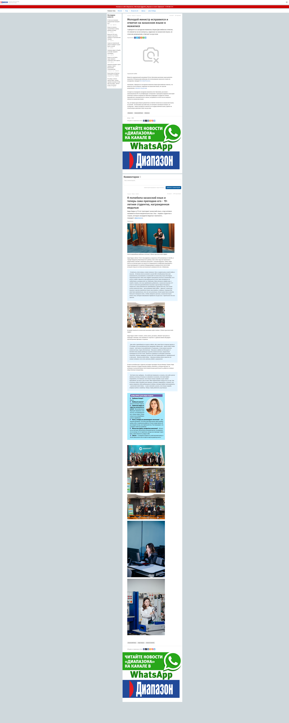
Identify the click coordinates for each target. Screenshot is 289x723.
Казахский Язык (139, 113)
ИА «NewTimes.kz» (145, 81)
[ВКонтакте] (139, 38)
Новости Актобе (150, 642)
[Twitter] (137, 38)
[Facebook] (135, 38)
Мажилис (130, 113)
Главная (129, 15)
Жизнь (133, 193)
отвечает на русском (141, 88)
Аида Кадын (141, 642)
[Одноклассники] (141, 38)
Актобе (137, 193)
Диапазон (138, 218)
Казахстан (139, 15)
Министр (147, 113)
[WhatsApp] (143, 38)
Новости (133, 15)
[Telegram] (145, 38)
